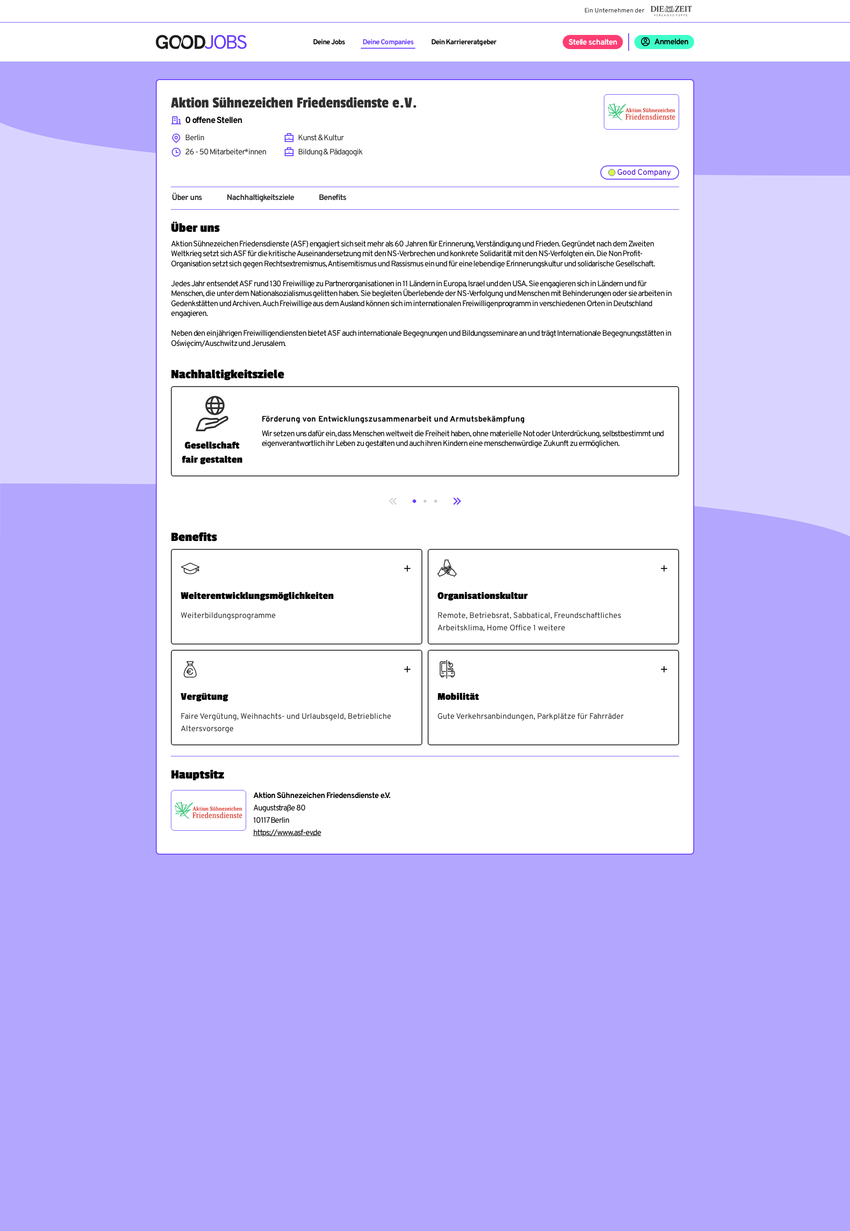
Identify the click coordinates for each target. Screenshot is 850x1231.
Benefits (332, 198)
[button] (414, 501)
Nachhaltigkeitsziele (260, 198)
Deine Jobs (329, 42)
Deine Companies (388, 42)
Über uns (187, 198)
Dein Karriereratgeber (463, 42)
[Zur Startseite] (201, 42)
